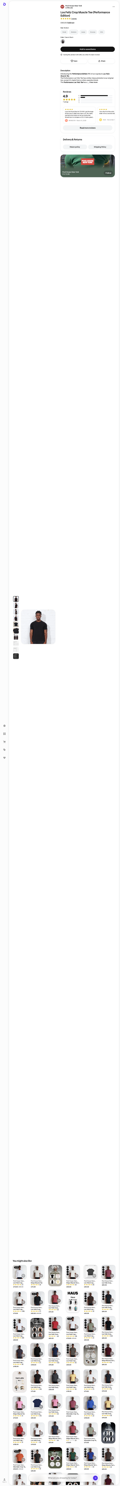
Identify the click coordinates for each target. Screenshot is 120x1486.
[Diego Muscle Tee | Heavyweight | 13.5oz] (73, 1272)
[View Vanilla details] (22, 1382)
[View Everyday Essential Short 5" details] (70, 1308)
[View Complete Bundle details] (17, 1388)
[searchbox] (64, 1478)
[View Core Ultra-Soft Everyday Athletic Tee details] (75, 1308)
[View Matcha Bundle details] (22, 1388)
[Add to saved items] (23, 1276)
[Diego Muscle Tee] (20, 1403)
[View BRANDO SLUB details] (58, 1281)
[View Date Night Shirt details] (52, 1464)
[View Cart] (4, 742)
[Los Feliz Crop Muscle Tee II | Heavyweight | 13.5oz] (20, 1325)
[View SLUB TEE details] (87, 1356)
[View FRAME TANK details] (52, 1281)
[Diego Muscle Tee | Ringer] (55, 1428)
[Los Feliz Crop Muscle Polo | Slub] (37, 1430)
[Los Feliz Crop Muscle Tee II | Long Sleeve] (20, 1272)
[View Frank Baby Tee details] (34, 1329)
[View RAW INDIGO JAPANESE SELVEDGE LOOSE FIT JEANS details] (111, 1439)
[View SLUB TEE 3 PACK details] (87, 1361)
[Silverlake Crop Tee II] (20, 1456)
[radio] (63, 41)
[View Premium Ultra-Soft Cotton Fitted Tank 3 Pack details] (70, 1302)
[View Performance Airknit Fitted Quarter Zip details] (75, 1302)
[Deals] (4, 750)
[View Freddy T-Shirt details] (52, 1458)
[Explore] (4, 734)
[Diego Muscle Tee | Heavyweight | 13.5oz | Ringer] (73, 1454)
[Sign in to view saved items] (4, 758)
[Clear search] (95, 1478)
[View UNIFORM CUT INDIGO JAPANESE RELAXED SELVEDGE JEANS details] (105, 1433)
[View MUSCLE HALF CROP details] (52, 1276)
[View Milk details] (17, 1382)
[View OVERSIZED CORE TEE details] (93, 1356)
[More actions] (113, 6)
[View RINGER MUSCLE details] (58, 1276)
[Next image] (51, 627)
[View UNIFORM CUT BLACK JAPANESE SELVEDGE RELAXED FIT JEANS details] (111, 1433)
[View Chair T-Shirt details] (58, 1464)
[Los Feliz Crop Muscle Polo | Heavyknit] (55, 1350)
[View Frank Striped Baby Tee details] (40, 1335)
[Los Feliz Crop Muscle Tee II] (20, 1298)
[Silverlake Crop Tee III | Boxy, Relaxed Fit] (73, 1403)
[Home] (4, 726)
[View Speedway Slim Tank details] (40, 1329)
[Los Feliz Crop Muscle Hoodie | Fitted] (20, 1430)
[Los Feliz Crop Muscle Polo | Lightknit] (20, 1352)
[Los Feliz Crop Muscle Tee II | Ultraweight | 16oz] (37, 1456)
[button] (87, 97)
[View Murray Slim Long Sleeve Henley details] (34, 1335)
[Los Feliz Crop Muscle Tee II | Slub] (37, 1376)
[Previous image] (25, 627)
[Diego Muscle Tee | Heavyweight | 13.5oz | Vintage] (108, 1454)
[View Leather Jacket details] (58, 1458)
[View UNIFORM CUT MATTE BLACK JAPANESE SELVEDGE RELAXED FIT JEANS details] (105, 1439)
